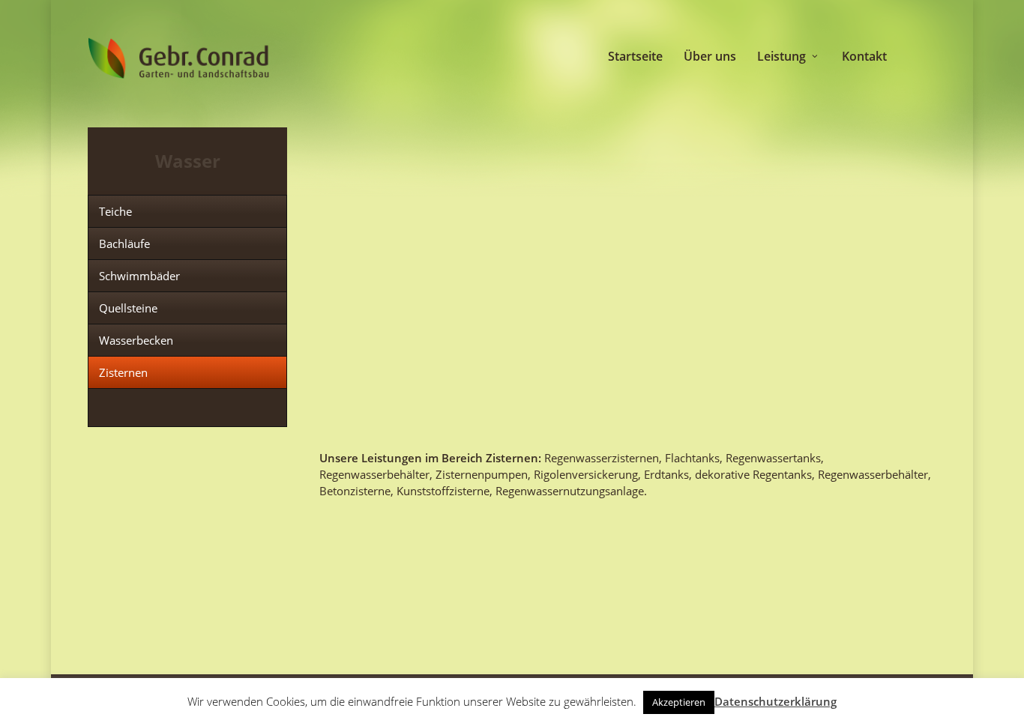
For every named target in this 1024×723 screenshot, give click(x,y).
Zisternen (123, 372)
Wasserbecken (136, 340)
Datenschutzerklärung (775, 701)
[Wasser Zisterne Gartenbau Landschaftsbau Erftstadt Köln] (414, 191)
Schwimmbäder (139, 275)
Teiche (115, 211)
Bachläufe (124, 243)
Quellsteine (128, 307)
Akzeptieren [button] (678, 702)
